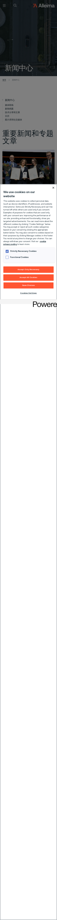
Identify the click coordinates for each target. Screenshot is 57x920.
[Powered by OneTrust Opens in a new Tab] (43, 302)
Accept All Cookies (28, 277)
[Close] (53, 187)
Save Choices (28, 285)
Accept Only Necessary (28, 269)
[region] (28, 552)
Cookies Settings (28, 293)
